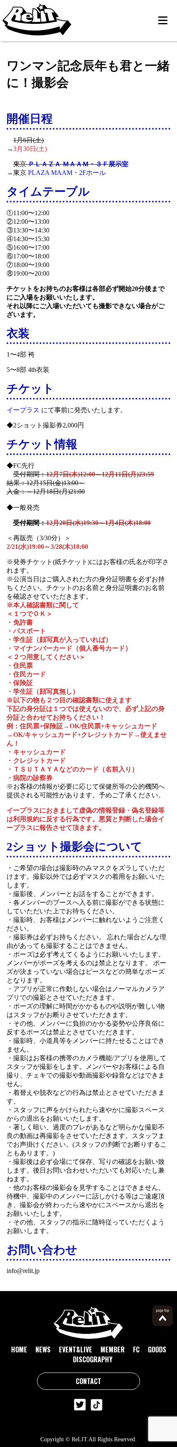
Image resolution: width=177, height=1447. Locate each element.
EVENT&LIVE (75, 1349)
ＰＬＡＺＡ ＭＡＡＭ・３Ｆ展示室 (78, 163)
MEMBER (112, 1349)
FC (136, 1349)
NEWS (43, 1349)
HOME (19, 1349)
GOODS (157, 1349)
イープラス (23, 409)
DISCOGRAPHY (92, 1359)
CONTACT (88, 1381)
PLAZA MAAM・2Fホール (67, 172)
